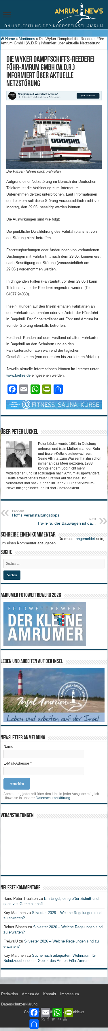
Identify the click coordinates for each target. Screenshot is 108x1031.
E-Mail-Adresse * (17, 763)
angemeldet (85, 539)
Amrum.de (30, 994)
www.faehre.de (18, 375)
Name (8, 746)
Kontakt (49, 994)
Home (9, 39)
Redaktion (9, 994)
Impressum (69, 994)
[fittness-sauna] (54, 404)
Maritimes (27, 39)
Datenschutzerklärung (53, 798)
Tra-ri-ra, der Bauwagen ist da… (66, 521)
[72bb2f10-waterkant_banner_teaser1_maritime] (54, 95)
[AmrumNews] (54, 15)
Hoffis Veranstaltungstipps (35, 513)
